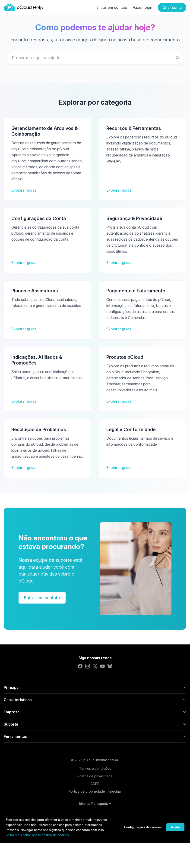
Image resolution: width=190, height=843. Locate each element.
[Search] (177, 58)
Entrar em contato (111, 7)
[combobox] (95, 58)
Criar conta (172, 7)
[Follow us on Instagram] (87, 666)
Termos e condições (95, 768)
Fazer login (142, 7)
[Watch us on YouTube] (102, 666)
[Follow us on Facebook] (80, 666)
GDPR (95, 784)
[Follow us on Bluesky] (110, 666)
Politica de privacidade (95, 776)
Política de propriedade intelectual (95, 791)
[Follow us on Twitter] (95, 666)
